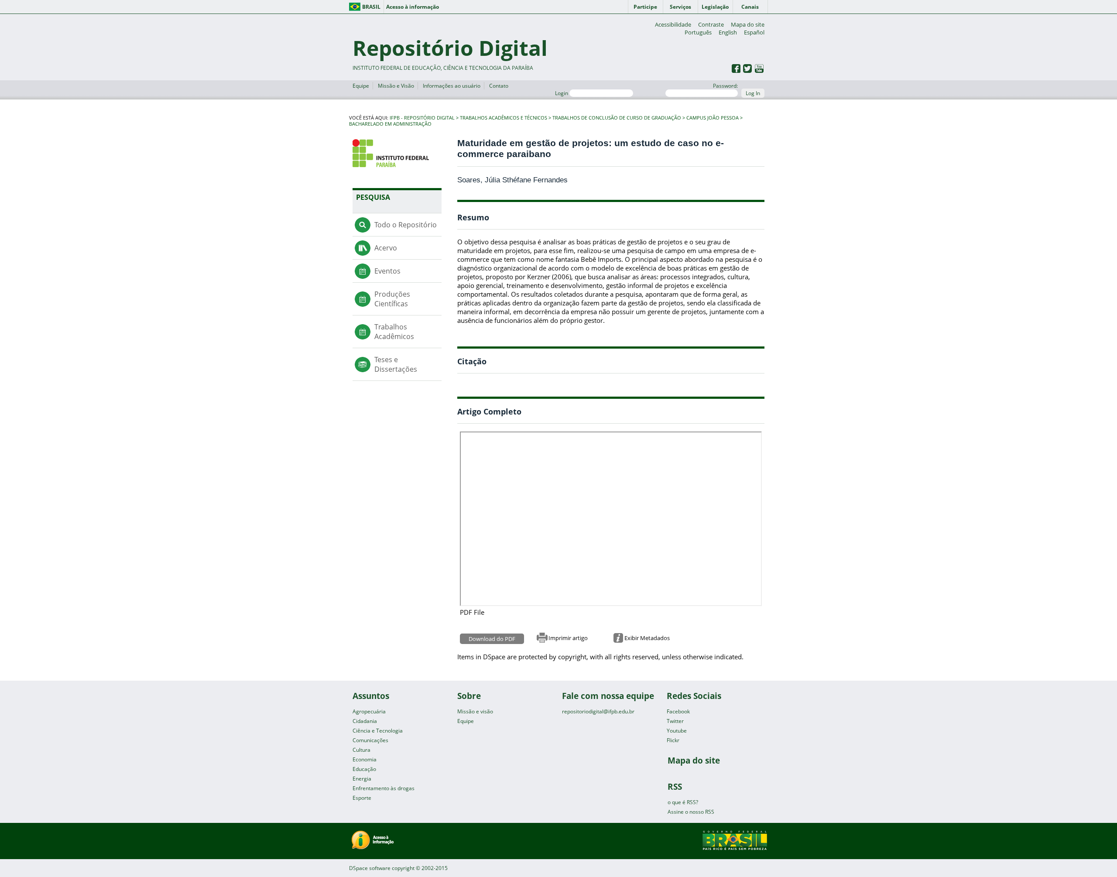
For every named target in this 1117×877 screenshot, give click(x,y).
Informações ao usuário (451, 85)
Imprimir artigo (568, 638)
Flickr (673, 740)
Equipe (361, 85)
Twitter (675, 721)
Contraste (711, 24)
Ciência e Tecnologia (378, 730)
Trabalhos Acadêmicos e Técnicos (503, 118)
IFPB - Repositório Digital (422, 118)
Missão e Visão (396, 85)
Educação (364, 769)
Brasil (371, 6)
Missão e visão (475, 711)
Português (698, 32)
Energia (362, 778)
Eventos (387, 271)
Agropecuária (369, 711)
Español (754, 32)
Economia (365, 759)
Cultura (361, 750)
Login (562, 93)
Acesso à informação (412, 6)
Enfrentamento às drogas (384, 788)
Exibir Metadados (647, 638)
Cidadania (365, 721)
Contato (498, 85)
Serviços (680, 6)
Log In (753, 93)
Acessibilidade (673, 24)
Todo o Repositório (405, 225)
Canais (750, 6)
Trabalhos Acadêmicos (394, 331)
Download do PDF (492, 639)
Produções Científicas (392, 298)
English (728, 32)
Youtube (677, 730)
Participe (645, 6)
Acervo (385, 248)
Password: (725, 85)
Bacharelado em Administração (390, 124)
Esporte (362, 798)
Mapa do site (747, 24)
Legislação (715, 6)
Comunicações (370, 740)
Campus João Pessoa (712, 118)
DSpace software (370, 868)
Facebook (678, 711)
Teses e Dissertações (395, 364)
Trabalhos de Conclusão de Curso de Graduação (616, 118)
